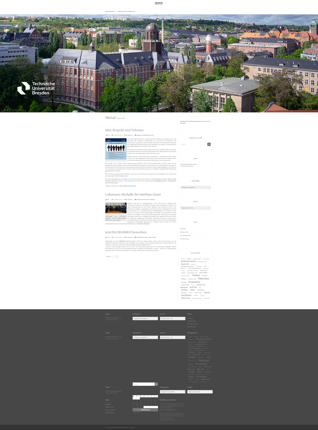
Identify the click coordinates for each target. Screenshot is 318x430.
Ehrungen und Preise (141, 199)
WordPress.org (184, 239)
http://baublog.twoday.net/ (167, 419)
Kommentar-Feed (185, 235)
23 (144, 405)
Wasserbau (185, 298)
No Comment (129, 135)
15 (140, 402)
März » (139, 412)
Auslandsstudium (146, 135)
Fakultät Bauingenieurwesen (188, 164)
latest (152, 135)
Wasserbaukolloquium (197, 298)
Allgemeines (139, 135)
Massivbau (151, 199)
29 (140, 407)
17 (148, 402)
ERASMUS (122, 241)
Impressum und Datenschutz (126, 11)
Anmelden (183, 228)
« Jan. (134, 412)
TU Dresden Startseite (186, 166)
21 (137, 405)
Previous (108, 256)
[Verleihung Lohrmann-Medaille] (116, 208)
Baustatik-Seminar (202, 261)
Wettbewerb (207, 298)
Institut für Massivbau (143, 223)
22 (140, 405)
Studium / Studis (151, 237)
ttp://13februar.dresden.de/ (128, 186)
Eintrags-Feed (184, 232)
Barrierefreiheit (110, 11)
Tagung (207, 292)
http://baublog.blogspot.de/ (168, 410)
